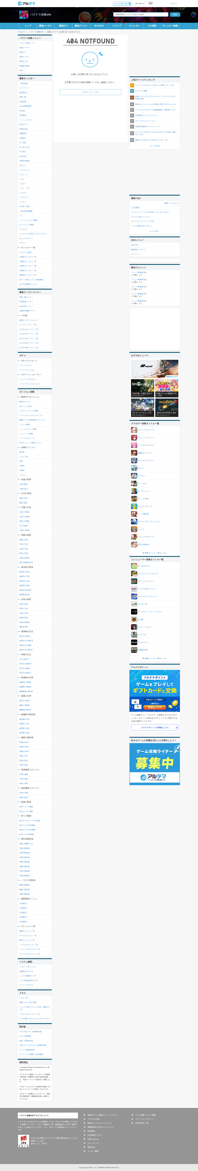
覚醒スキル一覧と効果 (27, 1002)
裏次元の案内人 (25, 636)
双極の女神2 (24, 747)
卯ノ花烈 (22, 142)
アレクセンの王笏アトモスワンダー (33, 234)
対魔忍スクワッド (145, 453)
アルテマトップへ (90, 92)
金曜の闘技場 (24, 866)
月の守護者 (23, 526)
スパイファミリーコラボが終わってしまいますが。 (150, 212)
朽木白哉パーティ (26, 306)
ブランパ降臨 (24, 424)
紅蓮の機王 (23, 484)
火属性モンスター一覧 (27, 257)
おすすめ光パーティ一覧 (28, 343)
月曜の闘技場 (24, 848)
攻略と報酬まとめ (26, 844)
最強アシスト (81, 25)
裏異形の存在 (24, 728)
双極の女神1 (24, 742)
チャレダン (134, 25)
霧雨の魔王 (23, 503)
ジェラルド (23, 197)
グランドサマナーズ (146, 537)
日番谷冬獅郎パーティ (27, 311)
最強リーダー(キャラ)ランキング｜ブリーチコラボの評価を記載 (155, 97)
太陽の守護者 (24, 530)
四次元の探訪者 (25, 664)
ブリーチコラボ (25, 365)
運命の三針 (23, 756)
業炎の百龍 (23, 604)
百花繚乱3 (23, 912)
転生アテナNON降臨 (27, 825)
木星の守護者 (24, 512)
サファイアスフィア (146, 430)
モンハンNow (143, 499)
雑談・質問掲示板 (26, 1041)
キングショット (144, 491)
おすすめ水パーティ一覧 (28, 334)
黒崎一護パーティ (26, 297)
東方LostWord (143, 544)
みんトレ (141, 468)
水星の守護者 (24, 517)
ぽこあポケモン (144, 566)
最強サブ (63, 25)
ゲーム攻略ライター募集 (145, 1115)
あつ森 (140, 619)
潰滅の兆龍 (23, 618)
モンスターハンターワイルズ (150, 612)
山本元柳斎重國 (25, 106)
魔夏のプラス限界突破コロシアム (32, 420)
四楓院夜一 (23, 133)
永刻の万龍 (23, 613)
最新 (166, 203)
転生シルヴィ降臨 (26, 811)
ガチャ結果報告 (25, 1036)
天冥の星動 (23, 779)
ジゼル (21, 179)
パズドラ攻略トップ (27, 43)
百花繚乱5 (23, 922)
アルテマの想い (94, 1119)
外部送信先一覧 (141, 1123)
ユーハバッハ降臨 (26, 434)
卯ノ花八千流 (24, 147)
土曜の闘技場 (24, 871)
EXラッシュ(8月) (25, 406)
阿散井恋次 (23, 129)
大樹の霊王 (23, 489)
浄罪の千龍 (23, 544)
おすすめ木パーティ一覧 (28, 338)
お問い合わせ (93, 1139)
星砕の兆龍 (23, 553)
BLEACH (99, 25)
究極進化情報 (24, 66)
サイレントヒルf (144, 627)
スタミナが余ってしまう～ (141, 217)
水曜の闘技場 (24, 857)
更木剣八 (22, 111)
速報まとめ (23, 61)
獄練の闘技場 (24, 894)
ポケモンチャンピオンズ (148, 573)
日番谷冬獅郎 (24, 161)
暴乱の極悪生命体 (26, 562)
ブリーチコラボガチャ (27, 379)
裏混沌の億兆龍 (25, 590)
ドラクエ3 (142, 635)
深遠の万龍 (23, 549)
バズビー (22, 184)
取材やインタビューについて (100, 1123)
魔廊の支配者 (24, 705)
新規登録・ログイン (138, 249)
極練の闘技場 (24, 889)
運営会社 (91, 1147)
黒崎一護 (22, 97)
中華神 (21, 466)
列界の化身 (23, 765)
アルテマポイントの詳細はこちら (155, 727)
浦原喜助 (22, 115)
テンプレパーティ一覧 (27, 325)
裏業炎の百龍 (24, 572)
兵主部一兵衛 (24, 206)
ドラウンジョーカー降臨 (28, 411)
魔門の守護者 (24, 701)
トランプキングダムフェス (29, 384)
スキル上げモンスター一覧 (29, 1014)
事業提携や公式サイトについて (101, 1127)
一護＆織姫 (23, 83)
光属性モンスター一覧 (27, 270)
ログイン (174, 3)
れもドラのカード (26, 238)
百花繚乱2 (23, 908)
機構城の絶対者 (25, 710)
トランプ (116, 25)
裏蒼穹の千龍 (24, 576)
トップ (28, 25)
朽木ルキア (23, 124)
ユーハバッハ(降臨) (26, 225)
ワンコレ (141, 529)
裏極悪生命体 (24, 594)
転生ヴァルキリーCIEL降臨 (29, 820)
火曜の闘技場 (24, 853)
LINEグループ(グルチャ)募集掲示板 (32, 1045)
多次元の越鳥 (24, 668)
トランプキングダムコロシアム (31, 415)
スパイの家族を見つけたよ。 (142, 226)
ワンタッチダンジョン (27, 967)
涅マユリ (22, 165)
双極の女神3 (24, 751)
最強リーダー (45, 25)
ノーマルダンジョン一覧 (28, 945)
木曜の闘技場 (24, 862)
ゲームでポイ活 (120, 3)
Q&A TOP (134, 245)
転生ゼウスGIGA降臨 (27, 830)
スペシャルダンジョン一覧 (29, 949)
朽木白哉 (22, 156)
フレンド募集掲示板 (27, 1050)
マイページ (135, 254)
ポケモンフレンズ (145, 506)
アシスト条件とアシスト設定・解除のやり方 (34, 1008)
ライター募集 (93, 1151)
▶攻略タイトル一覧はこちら (155, 553)
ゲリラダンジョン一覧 (27, 935)
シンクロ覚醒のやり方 (27, 976)
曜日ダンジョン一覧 (27, 940)
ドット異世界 (143, 514)
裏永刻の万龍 (24, 581)
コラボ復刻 (135, 208)
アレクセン (23, 229)
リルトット (23, 174)
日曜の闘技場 (24, 876)
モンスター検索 (170, 25)
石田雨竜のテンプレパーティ (146, 115)
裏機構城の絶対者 (26, 691)
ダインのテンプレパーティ (145, 121)
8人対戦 (152, 25)
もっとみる (154, 231)
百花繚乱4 (23, 917)
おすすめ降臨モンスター (28, 284)
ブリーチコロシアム (27, 438)
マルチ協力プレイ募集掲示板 (30, 1031)
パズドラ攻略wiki (40, 14)
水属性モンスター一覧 (27, 261)
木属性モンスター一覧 (27, 266)
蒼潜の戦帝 (23, 797)
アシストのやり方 (26, 985)
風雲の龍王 (23, 498)
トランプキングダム (27, 370)
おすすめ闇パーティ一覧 (28, 347)
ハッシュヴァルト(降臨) (28, 220)
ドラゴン (22, 475)
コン (21, 215)
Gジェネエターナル (146, 460)
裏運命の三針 (24, 724)
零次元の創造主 (25, 673)
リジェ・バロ (24, 188)
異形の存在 (23, 760)
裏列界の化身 (24, 733)
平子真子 (22, 152)
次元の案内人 (24, 659)
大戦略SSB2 (143, 650)
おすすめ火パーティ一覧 (28, 329)
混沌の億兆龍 (24, 622)
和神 (21, 461)
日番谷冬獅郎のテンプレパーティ (148, 126)
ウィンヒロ (142, 483)
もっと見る (155, 146)
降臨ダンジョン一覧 (27, 931)
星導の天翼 (23, 793)
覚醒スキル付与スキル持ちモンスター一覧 (151, 140)
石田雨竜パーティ (26, 302)
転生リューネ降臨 (26, 807)
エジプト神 (23, 457)
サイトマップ (93, 1143)
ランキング (174, 203)
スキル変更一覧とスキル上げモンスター (34, 1019)
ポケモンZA (142, 604)
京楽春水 (22, 138)
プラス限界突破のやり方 (28, 980)
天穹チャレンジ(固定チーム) (30, 443)
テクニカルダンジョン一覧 (29, 954)
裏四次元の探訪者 (26, 641)
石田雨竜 (22, 101)
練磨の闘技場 (24, 885)
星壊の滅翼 (23, 774)
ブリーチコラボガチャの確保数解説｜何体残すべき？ (155, 110)
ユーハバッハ (24, 88)
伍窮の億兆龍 (24, 558)
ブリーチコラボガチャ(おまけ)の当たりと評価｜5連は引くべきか (155, 133)
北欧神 (21, 470)
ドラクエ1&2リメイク (147, 589)
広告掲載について (95, 1135)
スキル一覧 (23, 998)
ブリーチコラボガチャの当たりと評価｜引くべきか (154, 85)
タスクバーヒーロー (146, 581)
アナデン (141, 476)
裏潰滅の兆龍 (24, 585)
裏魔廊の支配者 (25, 687)
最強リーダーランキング (28, 320)
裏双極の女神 (24, 719)
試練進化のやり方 (26, 971)
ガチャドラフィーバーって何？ (143, 221)
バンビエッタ (24, 170)
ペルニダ (22, 193)
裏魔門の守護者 (25, 682)
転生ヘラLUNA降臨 (26, 834)
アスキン (22, 202)
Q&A (21, 70)
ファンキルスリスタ (146, 445)
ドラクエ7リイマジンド (147, 596)
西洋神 (21, 452)
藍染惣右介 (23, 92)
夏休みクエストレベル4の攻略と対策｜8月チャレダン (155, 104)
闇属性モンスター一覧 (27, 275)
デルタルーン (143, 642)
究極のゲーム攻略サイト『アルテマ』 (103, 1115)
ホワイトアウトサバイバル (149, 521)
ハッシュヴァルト (26, 120)
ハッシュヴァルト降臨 (27, 429)
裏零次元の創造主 (26, 650)
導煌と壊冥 (23, 783)
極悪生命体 (23, 627)
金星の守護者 (24, 521)
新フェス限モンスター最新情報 (31, 280)
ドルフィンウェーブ (146, 438)
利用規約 (91, 1131)
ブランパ (22, 243)
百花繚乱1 (23, 903)
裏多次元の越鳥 (25, 645)
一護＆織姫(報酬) (25, 211)
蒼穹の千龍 (23, 608)
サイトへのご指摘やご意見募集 (31, 1054)
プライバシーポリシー (144, 1119)
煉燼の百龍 (23, 540)
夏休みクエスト (25, 402)
